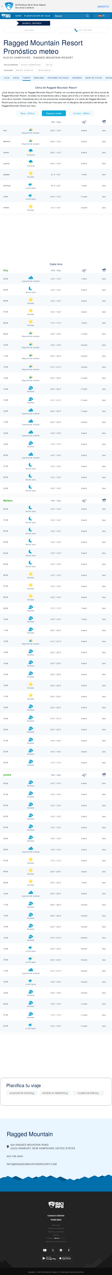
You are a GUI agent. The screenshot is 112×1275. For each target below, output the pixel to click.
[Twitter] (53, 1250)
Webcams (39, 78)
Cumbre (81, 113)
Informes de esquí (58, 78)
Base (28, 113)
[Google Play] (49, 1257)
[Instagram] (61, 1250)
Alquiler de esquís (21, 1093)
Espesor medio (54, 113)
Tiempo (26, 78)
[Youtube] (45, 1250)
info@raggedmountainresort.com (32, 1164)
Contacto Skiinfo (56, 1215)
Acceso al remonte (53, 1093)
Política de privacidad (56, 1228)
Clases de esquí (87, 1093)
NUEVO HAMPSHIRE (17, 57)
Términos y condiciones (56, 1232)
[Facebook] (69, 1250)
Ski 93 (49, 65)
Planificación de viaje (37, 15)
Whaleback (45, 70)
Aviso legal (56, 1225)
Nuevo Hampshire (31, 65)
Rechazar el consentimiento (56, 1241)
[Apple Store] (65, 1257)
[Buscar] (87, 16)
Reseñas (77, 78)
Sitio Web (29, 30)
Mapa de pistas (93, 78)
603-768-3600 (85, 30)
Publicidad (56, 1219)
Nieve (18, 15)
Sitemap (56, 1235)
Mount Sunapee (24, 70)
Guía (6, 78)
